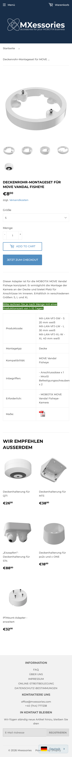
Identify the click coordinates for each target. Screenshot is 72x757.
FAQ (36, 669)
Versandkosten (18, 200)
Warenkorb (61, 4)
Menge (8, 228)
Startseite (9, 48)
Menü (11, 4)
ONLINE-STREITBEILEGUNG (36, 683)
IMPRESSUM (36, 678)
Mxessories (25, 750)
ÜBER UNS (36, 674)
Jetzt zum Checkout (22, 260)
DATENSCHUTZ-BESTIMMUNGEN (36, 688)
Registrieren (58, 732)
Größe (7, 210)
